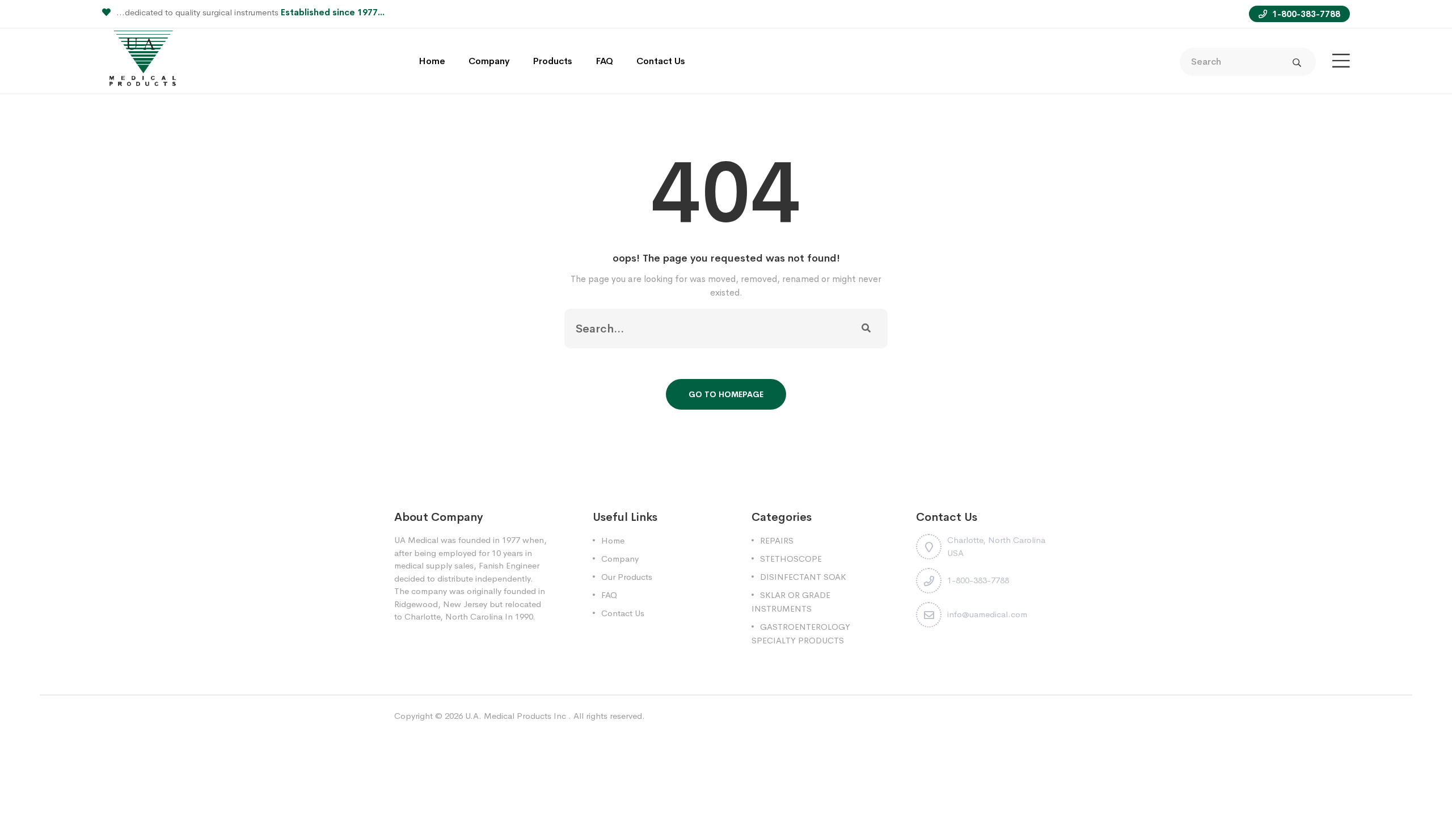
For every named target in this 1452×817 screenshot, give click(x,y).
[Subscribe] (866, 328)
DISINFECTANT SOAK (803, 576)
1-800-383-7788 (1305, 14)
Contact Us (660, 61)
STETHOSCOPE (791, 558)
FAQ (604, 61)
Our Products (626, 576)
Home (432, 61)
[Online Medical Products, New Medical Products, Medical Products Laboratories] (143, 60)
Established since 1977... (333, 12)
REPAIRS (776, 540)
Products (552, 61)
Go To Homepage (726, 394)
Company (488, 61)
